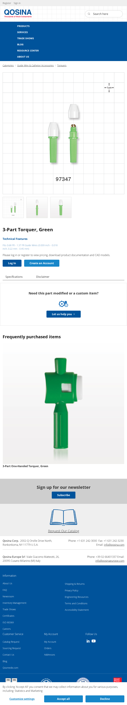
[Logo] (18, 13)
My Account (50, 641)
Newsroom (8, 596)
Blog (5, 661)
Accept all (63, 699)
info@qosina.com (114, 545)
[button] (17, 3)
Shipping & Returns (75, 583)
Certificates (8, 615)
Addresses (49, 654)
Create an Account (42, 263)
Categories (8, 65)
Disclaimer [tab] (42, 277)
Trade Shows (9, 609)
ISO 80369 (8, 622)
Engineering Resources (76, 596)
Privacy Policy (71, 590)
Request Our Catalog (63, 531)
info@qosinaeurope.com (109, 561)
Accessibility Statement (77, 609)
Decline (105, 699)
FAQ (5, 590)
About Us (7, 583)
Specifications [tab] (14, 277)
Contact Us (8, 654)
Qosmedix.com (10, 667)
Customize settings (22, 699)
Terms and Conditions (76, 603)
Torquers (61, 65)
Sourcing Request (12, 648)
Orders (47, 648)
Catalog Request (11, 641)
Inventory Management (14, 602)
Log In (12, 263)
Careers (7, 628)
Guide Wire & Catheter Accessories (35, 65)
